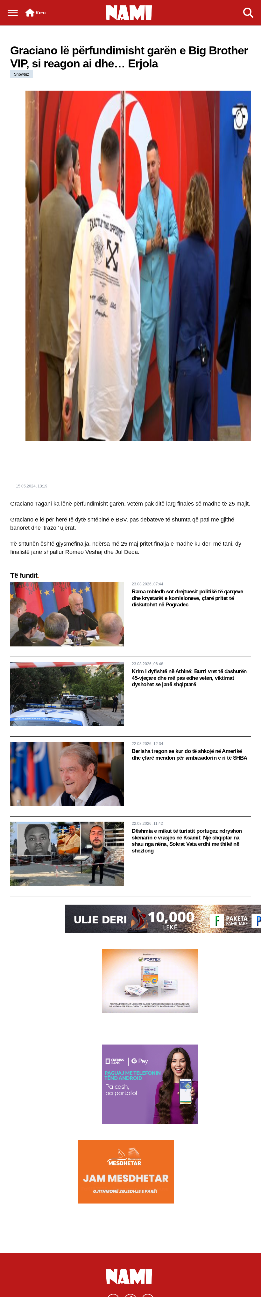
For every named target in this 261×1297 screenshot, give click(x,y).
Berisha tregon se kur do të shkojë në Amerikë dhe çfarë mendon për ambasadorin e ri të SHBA (189, 754)
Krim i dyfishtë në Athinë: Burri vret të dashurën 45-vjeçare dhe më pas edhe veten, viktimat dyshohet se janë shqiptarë (189, 677)
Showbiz (21, 74)
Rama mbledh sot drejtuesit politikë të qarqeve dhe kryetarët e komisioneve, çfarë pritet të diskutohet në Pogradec (187, 598)
